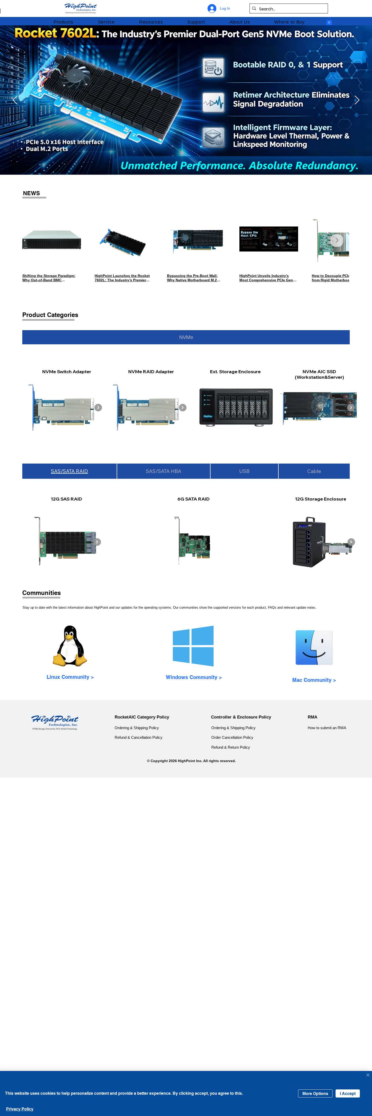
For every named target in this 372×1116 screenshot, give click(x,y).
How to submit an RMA (327, 728)
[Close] (368, 1075)
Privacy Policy (19, 1109)
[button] (63, 22)
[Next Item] (336, 240)
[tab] (186, 337)
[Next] (357, 100)
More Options (315, 1093)
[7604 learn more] (299, 92)
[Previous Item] (34, 240)
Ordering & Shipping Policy (137, 728)
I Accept (348, 1093)
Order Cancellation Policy (232, 737)
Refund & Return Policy (230, 747)
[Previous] (15, 100)
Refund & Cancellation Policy (138, 737)
